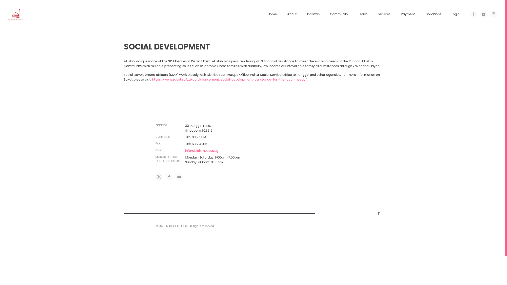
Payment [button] (408, 14)
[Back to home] (16, 14)
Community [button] (339, 14)
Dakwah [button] (313, 14)
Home (272, 14)
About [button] (292, 14)
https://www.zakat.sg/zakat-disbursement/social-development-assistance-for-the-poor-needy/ (229, 79)
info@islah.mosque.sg (201, 150)
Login (455, 14)
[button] (378, 213)
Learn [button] (362, 14)
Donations (433, 14)
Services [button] (384, 14)
